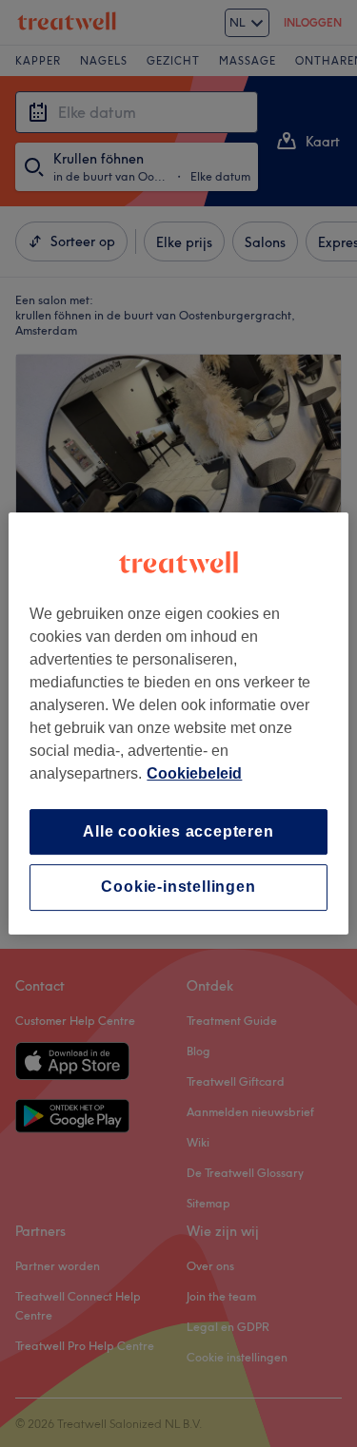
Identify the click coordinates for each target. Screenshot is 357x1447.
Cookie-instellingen (178, 887)
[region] (178, 723)
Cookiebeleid (194, 773)
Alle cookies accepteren (178, 831)
